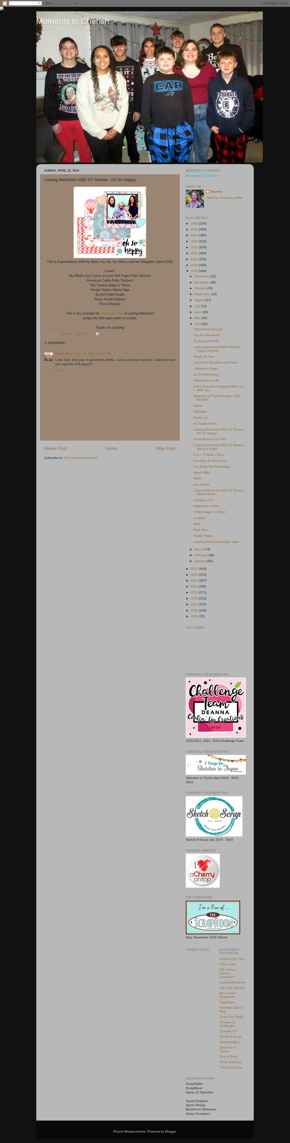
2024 (195, 235)
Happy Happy (203, 535)
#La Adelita (201, 484)
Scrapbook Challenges (227, 1024)
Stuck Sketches (230, 1062)
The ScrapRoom (231, 1067)
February (201, 555)
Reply (59, 370)
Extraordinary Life (206, 380)
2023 (195, 241)
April (198, 324)
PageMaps (227, 1002)
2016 (195, 574)
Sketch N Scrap (230, 1036)
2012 (195, 598)
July (197, 306)
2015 (195, 580)
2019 (195, 265)
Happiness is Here (206, 506)
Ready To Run (203, 356)
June (198, 312)
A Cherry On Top (231, 959)
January (200, 561)
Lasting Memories (232, 982)
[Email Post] (97, 333)
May (197, 318)
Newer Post (55, 448)
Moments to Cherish (72, 21)
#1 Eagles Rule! (204, 423)
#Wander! (200, 411)
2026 (195, 223)
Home (111, 448)
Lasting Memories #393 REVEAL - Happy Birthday (217, 348)
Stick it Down (228, 1056)
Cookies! (199, 518)
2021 (195, 253)
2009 (195, 616)
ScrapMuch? (228, 1031)
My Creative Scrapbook (228, 995)
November (202, 282)
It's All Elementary (206, 374)
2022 (195, 247)
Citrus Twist (227, 964)
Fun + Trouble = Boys (208, 454)
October (200, 288)
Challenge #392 (112, 313)
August (199, 300)
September (202, 294)
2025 (195, 229)
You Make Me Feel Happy (212, 466)
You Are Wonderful (206, 335)
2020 (195, 259)
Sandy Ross (64, 353)
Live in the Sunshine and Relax (215, 362)
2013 (195, 592)
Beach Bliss (201, 472)
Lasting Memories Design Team (216, 542)
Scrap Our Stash (231, 1016)
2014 (195, 586)
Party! (197, 478)
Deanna (216, 191)
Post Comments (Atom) (80, 458)
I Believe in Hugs (205, 368)
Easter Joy (201, 417)
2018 (195, 271)
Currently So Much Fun (210, 460)
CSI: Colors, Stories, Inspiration (228, 973)
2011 (194, 604)
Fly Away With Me (206, 341)
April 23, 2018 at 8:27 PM (93, 353)
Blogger (170, 1131)
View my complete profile (224, 197)
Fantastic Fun (203, 500)
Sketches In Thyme (227, 1049)
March (199, 549)
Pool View (200, 530)
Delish (197, 405)
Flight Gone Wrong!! (207, 329)
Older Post (165, 448)
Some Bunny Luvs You (209, 439)
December (202, 276)
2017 (195, 568)
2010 (195, 610)
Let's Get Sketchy (231, 988)
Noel (196, 524)
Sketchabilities (229, 1042)
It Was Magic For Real (209, 512)
